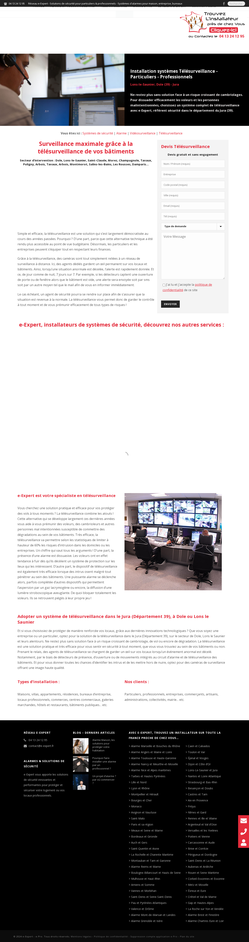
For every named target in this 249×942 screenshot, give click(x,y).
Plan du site (187, 936)
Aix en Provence (198, 800)
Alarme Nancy (140, 764)
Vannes (135, 891)
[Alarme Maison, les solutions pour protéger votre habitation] (81, 746)
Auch (134, 842)
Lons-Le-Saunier (198, 770)
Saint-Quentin (139, 848)
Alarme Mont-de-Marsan (146, 915)
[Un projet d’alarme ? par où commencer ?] (81, 782)
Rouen (192, 873)
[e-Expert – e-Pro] (124, 12)
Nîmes (192, 812)
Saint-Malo (138, 818)
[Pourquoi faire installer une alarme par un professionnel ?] (81, 764)
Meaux (135, 830)
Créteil (192, 897)
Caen (191, 746)
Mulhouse (137, 879)
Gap (190, 903)
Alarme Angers (140, 752)
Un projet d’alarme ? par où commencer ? (104, 779)
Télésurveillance (170, 133)
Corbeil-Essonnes (199, 879)
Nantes (192, 776)
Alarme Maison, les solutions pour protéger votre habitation (103, 745)
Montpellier (138, 794)
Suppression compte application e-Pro (153, 936)
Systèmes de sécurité (97, 133)
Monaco (136, 806)
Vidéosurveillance (142, 133)
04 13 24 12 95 (17, 3)
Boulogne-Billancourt (144, 873)
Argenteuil (194, 824)
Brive (191, 848)
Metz (191, 885)
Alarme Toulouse (142, 758)
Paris (134, 824)
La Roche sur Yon (199, 909)
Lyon (134, 788)
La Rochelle (138, 854)
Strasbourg (195, 782)
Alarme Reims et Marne (146, 866)
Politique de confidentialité (111, 936)
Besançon (194, 788)
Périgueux (194, 854)
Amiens (135, 885)
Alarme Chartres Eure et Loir (206, 921)
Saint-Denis (138, 897)
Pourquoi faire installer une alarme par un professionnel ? (104, 763)
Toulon (192, 752)
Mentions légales (81, 936)
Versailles (194, 830)
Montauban (138, 860)
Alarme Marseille (141, 746)
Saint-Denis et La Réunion (204, 860)
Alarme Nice (138, 770)
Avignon (136, 812)
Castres (192, 794)
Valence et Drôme (142, 909)
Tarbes (135, 776)
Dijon (191, 764)
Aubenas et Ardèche (200, 866)
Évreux (192, 891)
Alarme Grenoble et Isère (147, 921)
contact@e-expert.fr (41, 746)
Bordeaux (137, 836)
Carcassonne (196, 842)
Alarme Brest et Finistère (203, 915)
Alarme (121, 133)
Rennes (192, 818)
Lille (133, 782)
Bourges (136, 800)
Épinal (191, 758)
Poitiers (192, 836)
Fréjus (192, 806)
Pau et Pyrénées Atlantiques (149, 903)
